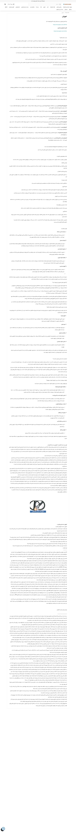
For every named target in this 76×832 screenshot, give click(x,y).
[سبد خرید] (5, 4)
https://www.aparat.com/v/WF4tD (60, 24)
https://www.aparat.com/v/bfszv (60, 31)
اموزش (63, 12)
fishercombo (67, 12)
